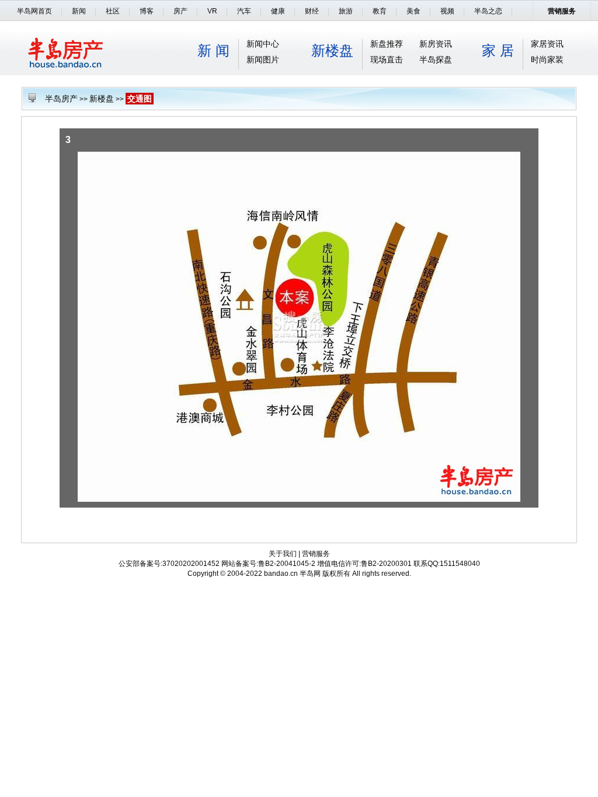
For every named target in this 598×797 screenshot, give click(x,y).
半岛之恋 (488, 11)
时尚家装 (547, 59)
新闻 (79, 11)
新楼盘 (332, 50)
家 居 (498, 50)
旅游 (346, 11)
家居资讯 (547, 43)
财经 (312, 11)
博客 (147, 11)
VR (212, 11)
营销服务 (562, 11)
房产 (180, 11)
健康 (278, 11)
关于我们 (283, 554)
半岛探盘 (435, 59)
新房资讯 (435, 43)
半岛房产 (61, 98)
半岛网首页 (34, 11)
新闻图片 (262, 59)
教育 (380, 11)
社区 (113, 11)
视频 (447, 11)
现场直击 (386, 59)
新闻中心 (262, 43)
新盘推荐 (386, 43)
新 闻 (213, 50)
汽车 (244, 11)
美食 (413, 11)
